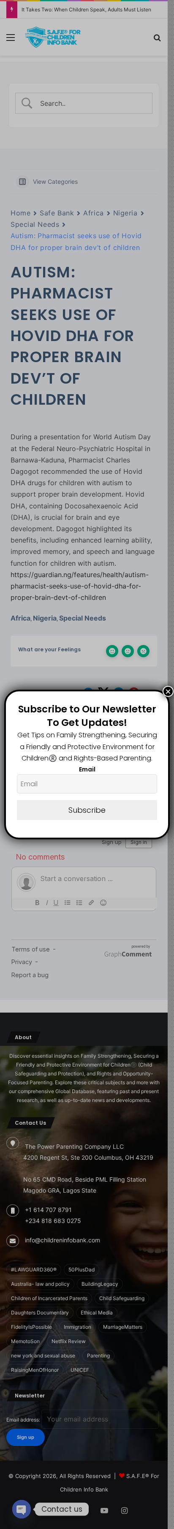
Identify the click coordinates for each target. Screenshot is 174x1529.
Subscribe (87, 810)
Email (87, 769)
